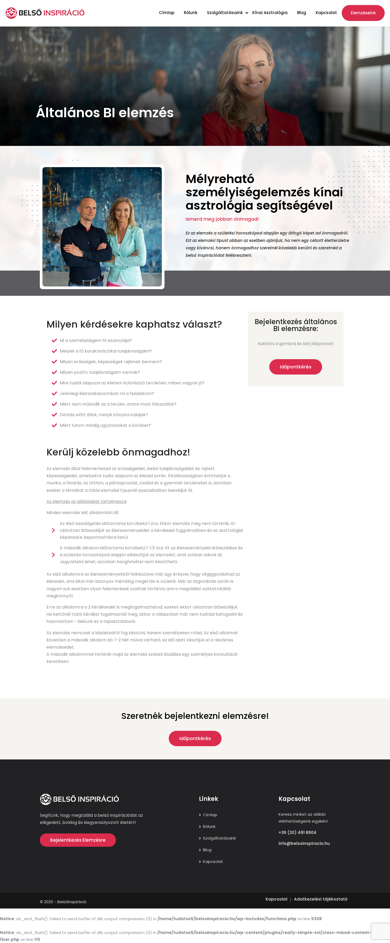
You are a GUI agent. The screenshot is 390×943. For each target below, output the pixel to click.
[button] (295, 367)
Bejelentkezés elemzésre (78, 840)
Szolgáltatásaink (225, 12)
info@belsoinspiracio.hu (304, 843)
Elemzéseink (363, 13)
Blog (301, 12)
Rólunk (190, 12)
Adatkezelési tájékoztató (321, 899)
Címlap (166, 12)
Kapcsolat (326, 12)
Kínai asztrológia (270, 12)
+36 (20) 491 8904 (298, 832)
